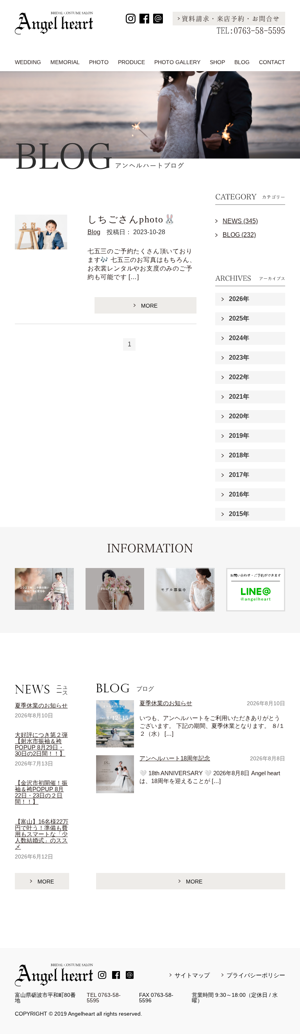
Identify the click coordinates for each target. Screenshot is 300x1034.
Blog (94, 232)
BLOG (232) (239, 234)
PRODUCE (131, 62)
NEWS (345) (240, 221)
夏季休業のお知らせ (41, 705)
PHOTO (99, 62)
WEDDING (28, 62)
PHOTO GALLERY (177, 62)
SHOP (217, 62)
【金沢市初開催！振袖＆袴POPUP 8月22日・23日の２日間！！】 (41, 792)
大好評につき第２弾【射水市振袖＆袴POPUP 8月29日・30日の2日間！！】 (41, 744)
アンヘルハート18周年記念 (174, 758)
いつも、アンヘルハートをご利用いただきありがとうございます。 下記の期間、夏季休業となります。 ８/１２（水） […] (212, 726)
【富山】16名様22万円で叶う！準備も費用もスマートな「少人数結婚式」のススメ (41, 834)
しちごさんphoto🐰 (132, 219)
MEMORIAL (65, 62)
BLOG (242, 62)
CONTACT (272, 62)
